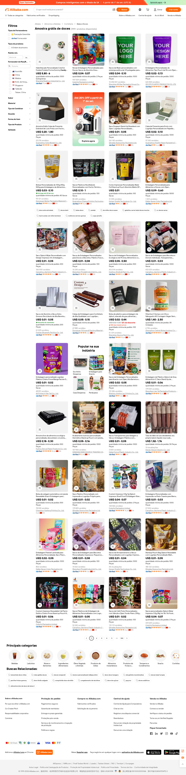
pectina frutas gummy (19, 680)
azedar (93, 210)
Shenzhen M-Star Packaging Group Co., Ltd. (125, 84)
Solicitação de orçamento (87, 709)
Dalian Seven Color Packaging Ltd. (159, 201)
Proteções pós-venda (49, 718)
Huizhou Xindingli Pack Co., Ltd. (121, 272)
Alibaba (38, 24)
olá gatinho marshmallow (135, 675)
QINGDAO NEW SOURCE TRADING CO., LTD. (89, 452)
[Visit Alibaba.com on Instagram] (166, 733)
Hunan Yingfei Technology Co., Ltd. (122, 201)
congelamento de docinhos (90, 680)
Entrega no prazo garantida (51, 713)
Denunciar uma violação (123, 730)
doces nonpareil (59, 675)
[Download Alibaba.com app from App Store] (153, 752)
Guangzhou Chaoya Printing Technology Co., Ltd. (89, 201)
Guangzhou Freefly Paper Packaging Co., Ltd (162, 143)
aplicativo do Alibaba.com (133, 752)
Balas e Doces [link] (82, 24)
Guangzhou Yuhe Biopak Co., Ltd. (49, 143)
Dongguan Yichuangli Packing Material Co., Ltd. (89, 330)
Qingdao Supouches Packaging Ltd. (123, 143)
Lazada (93, 763)
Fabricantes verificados (86, 704)
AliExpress (57, 763)
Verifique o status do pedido (161, 713)
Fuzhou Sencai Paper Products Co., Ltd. (51, 449)
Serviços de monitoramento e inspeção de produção (56, 724)
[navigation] (19, 331)
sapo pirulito (97, 216)
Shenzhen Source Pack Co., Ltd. (121, 335)
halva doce (79, 210)
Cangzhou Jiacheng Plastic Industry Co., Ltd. (52, 272)
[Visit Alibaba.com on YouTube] (171, 733)
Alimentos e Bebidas (52, 24)
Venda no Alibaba (156, 704)
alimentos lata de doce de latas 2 (22, 686)
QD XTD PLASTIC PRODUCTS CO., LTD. (161, 84)
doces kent (64, 210)
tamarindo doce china (18, 675)
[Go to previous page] (86, 638)
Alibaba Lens (19, 752)
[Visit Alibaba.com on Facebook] (151, 733)
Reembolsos (118, 718)
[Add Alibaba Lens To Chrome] (44, 752)
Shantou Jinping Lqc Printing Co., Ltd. (123, 393)
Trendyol (120, 763)
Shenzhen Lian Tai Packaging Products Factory (162, 391)
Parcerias (153, 723)
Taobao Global (103, 763)
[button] (113, 9)
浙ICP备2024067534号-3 (158, 771)
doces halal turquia (158, 675)
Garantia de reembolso (50, 709)
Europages (130, 763)
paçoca (128, 680)
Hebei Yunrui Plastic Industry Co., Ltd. (123, 452)
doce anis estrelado (46, 210)
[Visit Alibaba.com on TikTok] (176, 733)
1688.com (67, 763)
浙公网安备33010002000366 (134, 771)
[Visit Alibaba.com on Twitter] (161, 733)
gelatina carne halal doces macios (137, 210)
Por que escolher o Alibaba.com (17, 704)
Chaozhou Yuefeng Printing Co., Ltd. (50, 510)
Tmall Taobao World (80, 763)
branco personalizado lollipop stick (85, 675)
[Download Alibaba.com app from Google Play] (172, 752)
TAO (112, 763)
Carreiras (8, 718)
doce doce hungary (111, 675)
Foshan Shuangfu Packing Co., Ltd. (49, 332)
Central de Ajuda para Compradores (128, 704)
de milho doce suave (110, 210)
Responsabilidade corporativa (16, 713)
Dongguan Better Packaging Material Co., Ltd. (52, 201)
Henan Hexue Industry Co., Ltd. (158, 450)
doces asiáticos (144, 680)
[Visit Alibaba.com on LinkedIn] (156, 733)
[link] (182, 751)
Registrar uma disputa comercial (126, 713)
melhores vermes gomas (77, 216)
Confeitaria (68, 24)
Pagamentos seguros (49, 704)
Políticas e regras (48, 730)
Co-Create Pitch (11, 709)
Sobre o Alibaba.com (13, 698)
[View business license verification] (116, 771)
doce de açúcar (112, 680)
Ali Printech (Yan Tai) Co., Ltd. (47, 393)
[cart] (148, 10)
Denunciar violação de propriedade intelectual (127, 724)
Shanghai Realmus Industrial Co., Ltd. (50, 81)
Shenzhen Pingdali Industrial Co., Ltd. (87, 272)
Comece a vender (157, 709)
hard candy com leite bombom (50, 216)
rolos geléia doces (40, 675)
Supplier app (82, 752)
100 (122, 638)
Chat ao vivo (118, 709)
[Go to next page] (127, 638)
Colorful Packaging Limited (83, 82)
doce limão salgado (41, 680)
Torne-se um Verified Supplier (161, 718)
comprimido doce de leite (64, 680)
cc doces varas (162, 210)
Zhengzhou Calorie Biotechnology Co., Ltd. (162, 330)
